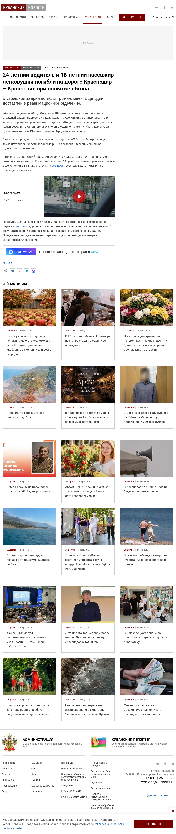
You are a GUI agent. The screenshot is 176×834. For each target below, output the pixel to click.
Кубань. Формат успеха (74, 796)
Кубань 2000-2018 (71, 791)
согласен (154, 824)
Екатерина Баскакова (57, 67)
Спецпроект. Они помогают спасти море (100, 774)
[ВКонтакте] (12, 271)
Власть (53, 17)
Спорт (111, 17)
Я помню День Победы (99, 764)
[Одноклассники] (19, 271)
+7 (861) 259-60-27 (159, 778)
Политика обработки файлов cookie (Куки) (103, 806)
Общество (37, 17)
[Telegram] (26, 271)
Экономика (70, 17)
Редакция (96, 782)
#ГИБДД (8, 263)
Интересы (36, 791)
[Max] (33, 271)
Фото (34, 768)
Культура (36, 762)
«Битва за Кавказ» (71, 768)
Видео (34, 774)
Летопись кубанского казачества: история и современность (73, 777)
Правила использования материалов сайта (101, 797)
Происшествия (92, 17)
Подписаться (24, 251)
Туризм (35, 780)
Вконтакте (156, 7)
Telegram (172, 7)
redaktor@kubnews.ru (157, 782)
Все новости (17, 17)
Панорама (67, 762)
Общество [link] (70, 331)
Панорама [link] (12, 331)
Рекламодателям (100, 788)
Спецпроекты (132, 17)
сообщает (56, 165)
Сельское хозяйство (42, 785)
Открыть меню (3, 18)
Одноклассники (164, 7)
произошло (20, 226)
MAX (94, 252)
